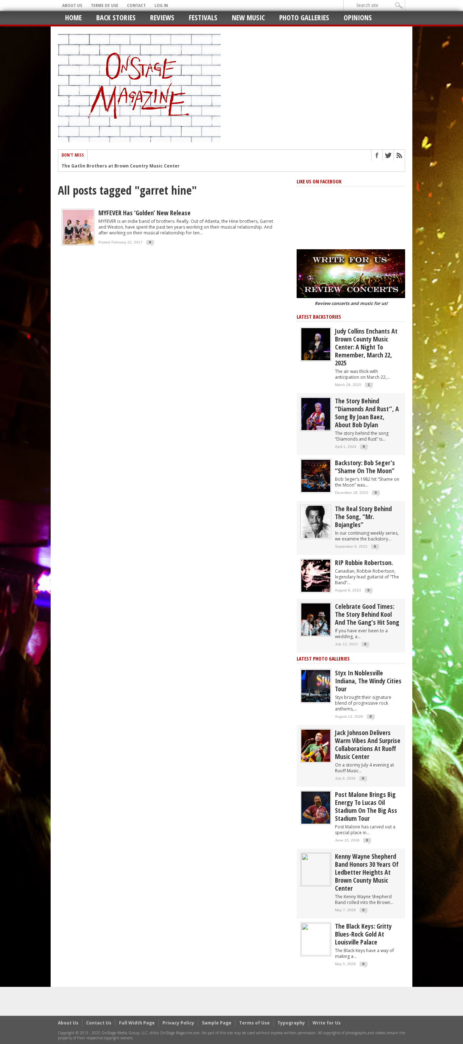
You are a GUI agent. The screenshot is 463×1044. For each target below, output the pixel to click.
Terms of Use (104, 5)
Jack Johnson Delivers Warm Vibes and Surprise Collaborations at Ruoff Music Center (367, 744)
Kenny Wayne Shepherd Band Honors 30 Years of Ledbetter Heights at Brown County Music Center (367, 872)
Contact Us (98, 1023)
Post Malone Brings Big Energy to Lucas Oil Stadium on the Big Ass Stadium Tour (366, 806)
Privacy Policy (178, 1023)
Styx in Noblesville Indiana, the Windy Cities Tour (368, 681)
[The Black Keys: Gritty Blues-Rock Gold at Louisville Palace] (315, 939)
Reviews (162, 17)
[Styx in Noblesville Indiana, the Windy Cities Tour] (315, 686)
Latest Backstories (319, 316)
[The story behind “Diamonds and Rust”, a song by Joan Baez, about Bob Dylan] (315, 414)
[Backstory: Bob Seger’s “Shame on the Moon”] (315, 475)
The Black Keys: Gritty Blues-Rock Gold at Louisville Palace (363, 934)
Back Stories (116, 17)
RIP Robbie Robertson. (364, 562)
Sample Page (217, 1023)
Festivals (203, 17)
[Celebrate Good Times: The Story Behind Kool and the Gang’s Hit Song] (315, 619)
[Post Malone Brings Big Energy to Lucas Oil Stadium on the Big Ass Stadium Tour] (315, 807)
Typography (291, 1023)
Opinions (358, 17)
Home (73, 17)
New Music (248, 17)
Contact (136, 5)
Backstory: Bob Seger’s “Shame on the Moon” (365, 467)
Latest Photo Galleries (323, 658)
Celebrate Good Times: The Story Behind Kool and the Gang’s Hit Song (367, 614)
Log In (161, 5)
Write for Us (327, 1023)
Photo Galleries (304, 17)
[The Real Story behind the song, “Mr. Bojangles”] (315, 521)
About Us (72, 5)
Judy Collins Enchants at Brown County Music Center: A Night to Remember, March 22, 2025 (366, 347)
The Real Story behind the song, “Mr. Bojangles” (363, 517)
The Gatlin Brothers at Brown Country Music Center (120, 166)
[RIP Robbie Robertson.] (315, 575)
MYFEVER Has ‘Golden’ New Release (144, 213)
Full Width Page (137, 1023)
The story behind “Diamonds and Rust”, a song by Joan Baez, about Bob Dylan (367, 413)
